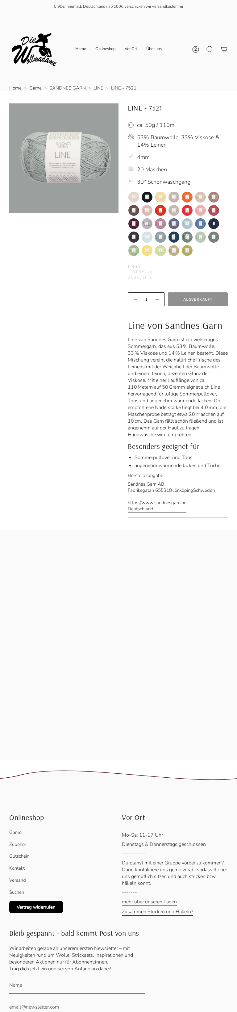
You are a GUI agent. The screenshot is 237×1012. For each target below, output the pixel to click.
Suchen (16, 892)
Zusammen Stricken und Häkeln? (157, 911)
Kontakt (17, 868)
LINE (98, 88)
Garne (35, 88)
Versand (17, 880)
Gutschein (19, 856)
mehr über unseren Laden (149, 901)
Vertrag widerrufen (36, 907)
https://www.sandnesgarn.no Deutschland (157, 506)
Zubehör (17, 844)
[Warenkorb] (224, 49)
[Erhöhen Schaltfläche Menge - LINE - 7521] (157, 299)
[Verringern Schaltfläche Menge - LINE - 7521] (135, 299)
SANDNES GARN (67, 88)
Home (15, 88)
